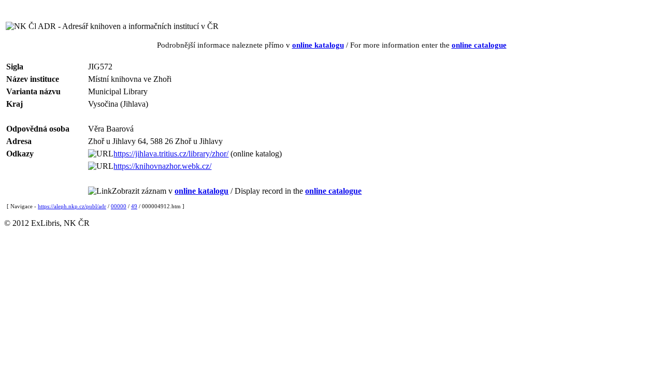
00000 (118, 206)
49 (134, 206)
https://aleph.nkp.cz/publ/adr (72, 206)
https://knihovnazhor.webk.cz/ (162, 166)
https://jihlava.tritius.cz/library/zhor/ (170, 153)
